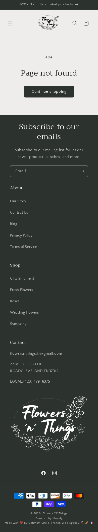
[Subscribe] (82, 171)
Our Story (18, 201)
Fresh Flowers (21, 290)
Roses (15, 301)
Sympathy (18, 324)
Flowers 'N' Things (55, 513)
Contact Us (19, 213)
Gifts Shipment (22, 279)
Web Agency (70, 522)
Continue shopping (49, 91)
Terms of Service (23, 247)
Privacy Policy (21, 236)
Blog (13, 224)
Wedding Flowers (24, 313)
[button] (10, 23)
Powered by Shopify (49, 518)
